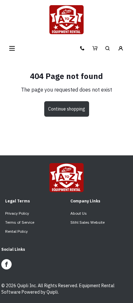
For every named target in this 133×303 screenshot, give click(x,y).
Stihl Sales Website (87, 222)
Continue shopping (66, 109)
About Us (78, 213)
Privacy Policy (17, 213)
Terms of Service (19, 222)
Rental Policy (16, 231)
